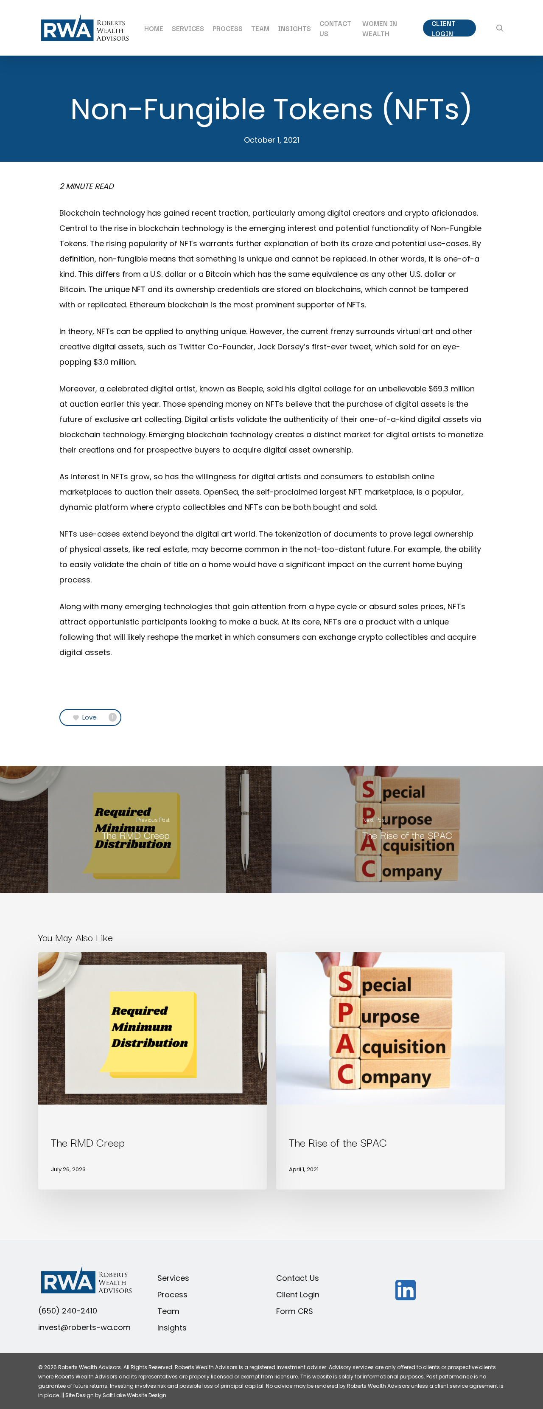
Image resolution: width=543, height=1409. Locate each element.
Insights (172, 1327)
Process (172, 1294)
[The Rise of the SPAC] (407, 829)
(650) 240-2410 (67, 1310)
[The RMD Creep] (136, 829)
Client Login (297, 1294)
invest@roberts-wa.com (84, 1327)
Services (173, 1278)
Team (168, 1311)
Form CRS (294, 1311)
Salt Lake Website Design (134, 1395)
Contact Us (297, 1278)
